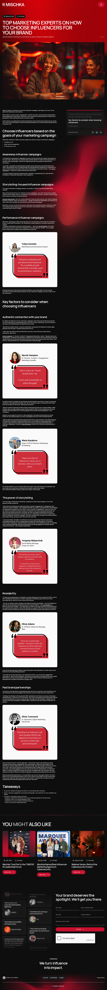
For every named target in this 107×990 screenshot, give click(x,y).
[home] (13, 4)
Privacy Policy (101, 977)
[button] (101, 4)
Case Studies (53, 977)
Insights (61, 977)
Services (45, 977)
